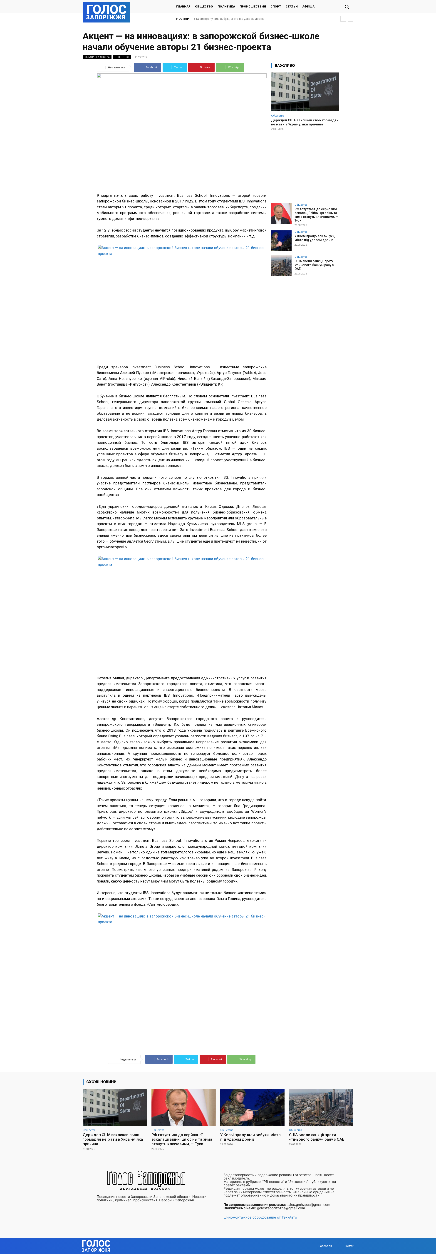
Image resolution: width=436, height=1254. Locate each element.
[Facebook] (314, 1246)
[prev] (343, 19)
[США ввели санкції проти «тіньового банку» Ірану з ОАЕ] (281, 265)
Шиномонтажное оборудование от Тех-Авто (260, 1217)
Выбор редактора (97, 57)
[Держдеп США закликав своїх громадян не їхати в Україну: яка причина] (305, 91)
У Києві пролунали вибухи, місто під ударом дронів (315, 238)
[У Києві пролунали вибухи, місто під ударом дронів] (281, 240)
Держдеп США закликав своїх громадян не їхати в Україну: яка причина (305, 122)
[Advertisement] (305, 165)
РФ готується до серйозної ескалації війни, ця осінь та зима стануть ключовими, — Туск (316, 214)
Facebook (325, 1246)
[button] (346, 6)
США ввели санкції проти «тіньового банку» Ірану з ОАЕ (232, 18)
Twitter (348, 1246)
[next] (350, 19)
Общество (121, 57)
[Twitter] (340, 1246)
